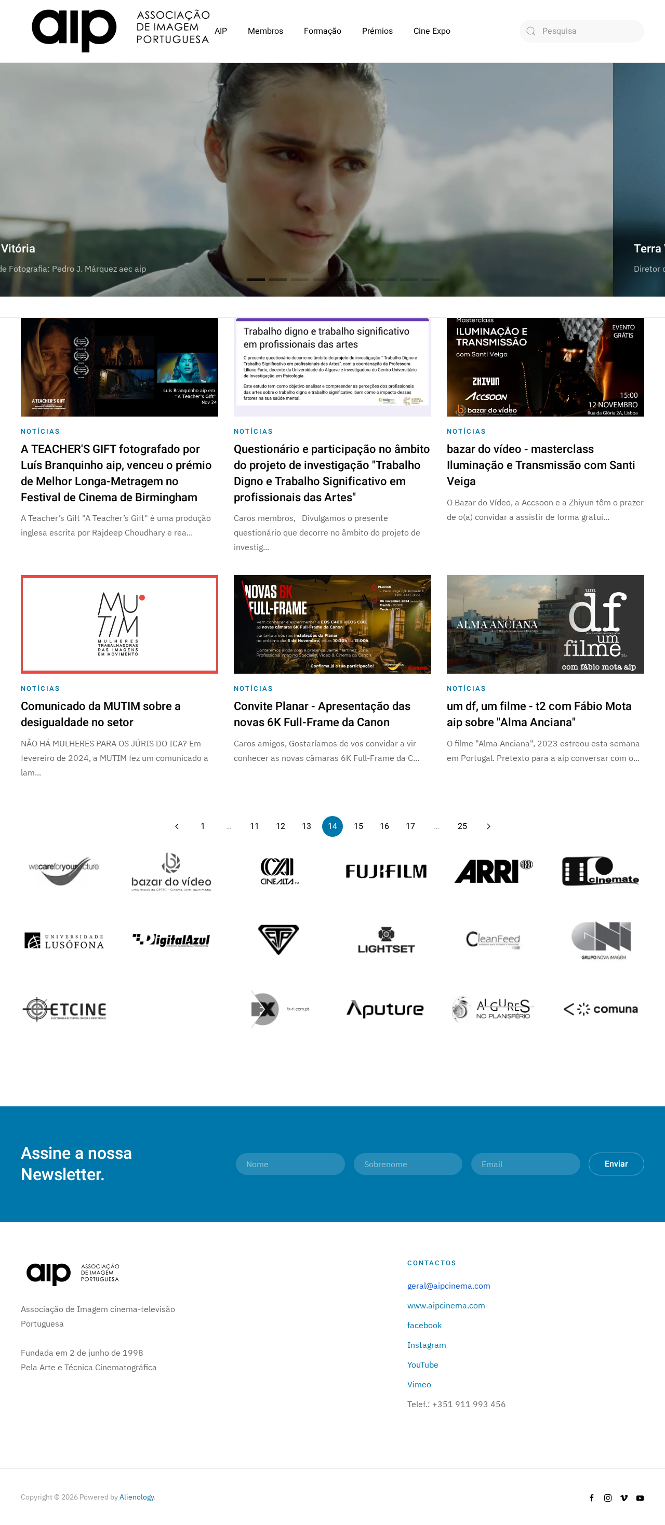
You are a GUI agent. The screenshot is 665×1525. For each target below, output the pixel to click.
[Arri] (493, 870)
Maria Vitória (256, 279)
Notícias (40, 431)
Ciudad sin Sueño (321, 279)
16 (384, 826)
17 (410, 826)
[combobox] (582, 31)
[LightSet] (386, 939)
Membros (265, 31)
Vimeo (419, 1384)
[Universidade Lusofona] (64, 939)
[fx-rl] (278, 1008)
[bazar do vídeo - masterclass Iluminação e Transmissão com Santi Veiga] (545, 366)
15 (358, 826)
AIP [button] (221, 31)
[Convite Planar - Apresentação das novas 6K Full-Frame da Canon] (332, 623)
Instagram (426, 1345)
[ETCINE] (64, 1008)
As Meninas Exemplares (387, 279)
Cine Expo (432, 31)
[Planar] (64, 870)
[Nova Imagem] (600, 939)
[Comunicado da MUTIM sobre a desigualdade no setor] (119, 623)
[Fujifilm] (386, 870)
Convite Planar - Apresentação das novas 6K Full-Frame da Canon (322, 714)
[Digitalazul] (171, 939)
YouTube (422, 1364)
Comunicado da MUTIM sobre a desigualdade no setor (101, 714)
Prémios (377, 31)
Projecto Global (234, 279)
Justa (365, 279)
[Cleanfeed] (493, 939)
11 (254, 826)
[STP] (278, 939)
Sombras (431, 279)
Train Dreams (343, 279)
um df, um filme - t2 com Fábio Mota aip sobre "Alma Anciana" (539, 714)
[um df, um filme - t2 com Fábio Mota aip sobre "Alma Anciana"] (545, 623)
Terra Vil (278, 279)
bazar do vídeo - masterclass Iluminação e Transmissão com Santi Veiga (541, 465)
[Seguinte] (488, 826)
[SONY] (278, 870)
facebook (424, 1325)
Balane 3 (300, 279)
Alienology (136, 1497)
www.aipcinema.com (446, 1305)
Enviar (616, 1164)
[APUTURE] (386, 1008)
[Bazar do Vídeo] (171, 870)
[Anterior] (176, 826)
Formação (322, 31)
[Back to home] (120, 31)
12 (280, 826)
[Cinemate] (600, 870)
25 (462, 826)
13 (306, 826)
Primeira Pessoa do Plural (409, 279)
